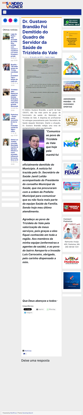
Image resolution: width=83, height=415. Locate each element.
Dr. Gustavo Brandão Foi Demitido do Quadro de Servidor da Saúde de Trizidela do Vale (39, 37)
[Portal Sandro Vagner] (12, 4)
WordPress (13, 413)
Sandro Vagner (50, 57)
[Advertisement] (41, 282)
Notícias (28, 351)
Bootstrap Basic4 (28, 413)
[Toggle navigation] (5, 12)
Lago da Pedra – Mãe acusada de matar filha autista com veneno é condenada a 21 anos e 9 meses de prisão (15, 45)
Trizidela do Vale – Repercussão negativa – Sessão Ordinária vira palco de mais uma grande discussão (16, 98)
